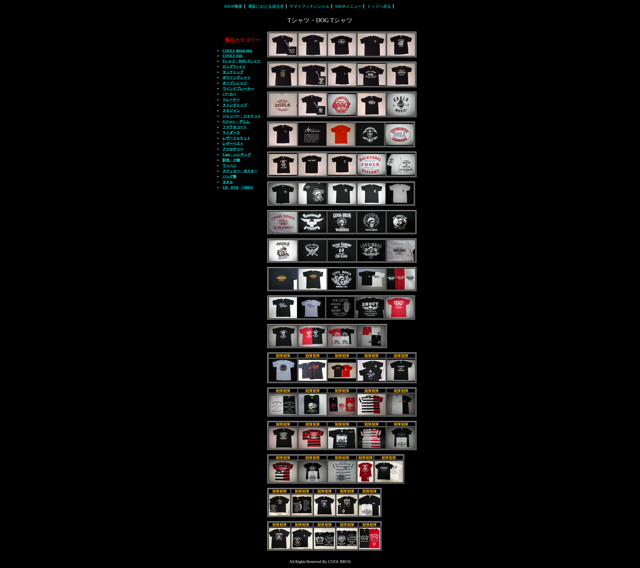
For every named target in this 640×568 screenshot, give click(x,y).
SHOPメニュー (348, 6)
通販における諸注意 (266, 6)
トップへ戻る (379, 6)
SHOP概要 (233, 6)
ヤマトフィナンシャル (310, 6)
